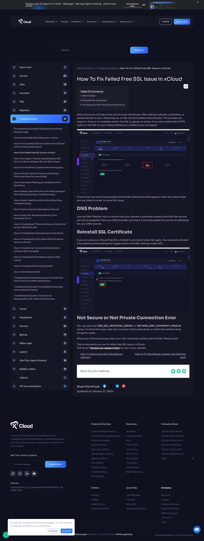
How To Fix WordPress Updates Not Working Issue (160, 356)
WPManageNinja (124, 534)
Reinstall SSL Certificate (94, 100)
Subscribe (55, 464)
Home (80, 68)
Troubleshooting (106, 68)
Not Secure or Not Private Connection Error (104, 105)
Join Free (182, 22)
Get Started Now (132, 5)
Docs (90, 68)
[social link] (12, 473)
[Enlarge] (185, 132)
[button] (197, 529)
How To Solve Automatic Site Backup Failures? (101, 356)
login (165, 22)
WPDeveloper (80, 534)
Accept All (66, 531)
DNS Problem (89, 96)
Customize (53, 531)
